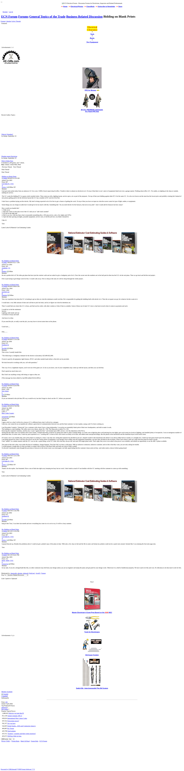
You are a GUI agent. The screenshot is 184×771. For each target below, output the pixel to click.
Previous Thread (7, 167)
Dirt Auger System (92, 655)
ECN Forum (9, 16)
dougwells (14, 573)
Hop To (3, 575)
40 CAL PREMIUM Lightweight (92, 110)
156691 (4, 406)
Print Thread (5, 169)
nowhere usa (5, 292)
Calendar (8, 21)
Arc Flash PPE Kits (92, 111)
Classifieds (90, 6)
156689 (4, 339)
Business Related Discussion (84, 16)
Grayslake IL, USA (8, 184)
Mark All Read (25, 741)
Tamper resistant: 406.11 (14, 716)
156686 (4, 178)
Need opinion (11, 731)
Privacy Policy (5, 741)
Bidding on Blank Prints (9, 176)
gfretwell (25, 573)
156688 (4, 286)
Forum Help (34, 741)
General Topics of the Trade (47, 16)
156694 (4, 531)
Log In (11, 12)
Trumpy (43, 573)
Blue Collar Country (8, 413)
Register (5, 12)
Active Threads (16, 21)
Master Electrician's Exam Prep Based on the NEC (92, 612)
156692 (4, 455)
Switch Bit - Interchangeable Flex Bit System (92, 688)
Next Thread (17, 167)
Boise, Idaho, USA (7, 560)
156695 (4, 555)
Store (120, 6)
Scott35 (38, 573)
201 (6, 702)
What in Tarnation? (7, 134)
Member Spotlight (6, 692)
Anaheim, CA (6, 268)
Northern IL (5, 345)
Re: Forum (10, 728)
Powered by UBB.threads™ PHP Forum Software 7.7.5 (18, 769)
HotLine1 (32, 573)
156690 (4, 385)
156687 (4, 262)
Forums (23, 16)
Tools (92, 34)
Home (65, 6)
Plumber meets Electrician (9, 156)
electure (20, 573)
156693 (4, 511)
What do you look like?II (16, 713)
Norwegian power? (13, 721)
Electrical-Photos (77, 6)
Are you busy (11, 723)
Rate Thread (5, 172)
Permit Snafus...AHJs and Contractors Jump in (21, 726)
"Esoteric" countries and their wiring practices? (21, 733)
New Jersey (5, 391)
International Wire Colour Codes (17, 718)
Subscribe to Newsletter (106, 6)
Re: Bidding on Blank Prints (10, 261)
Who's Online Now (7, 161)
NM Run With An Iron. (14, 736)
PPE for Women (90, 90)
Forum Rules (15, 741)
